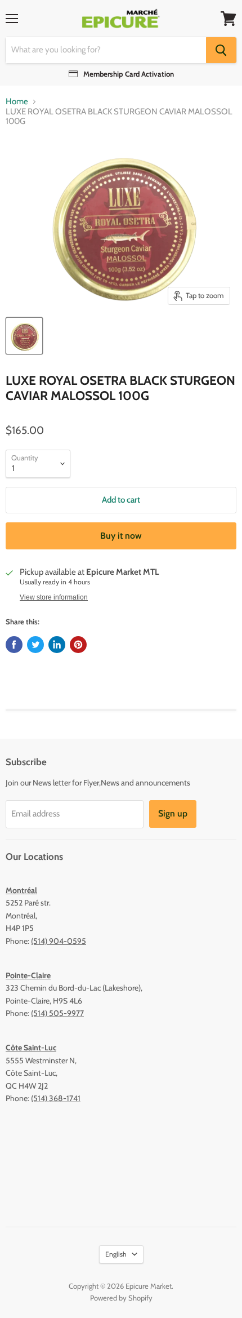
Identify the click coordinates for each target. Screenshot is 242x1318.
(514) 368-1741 (55, 1098)
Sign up (172, 813)
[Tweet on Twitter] (35, 644)
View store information (54, 597)
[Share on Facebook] (14, 644)
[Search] (221, 50)
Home (17, 101)
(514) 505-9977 (57, 1013)
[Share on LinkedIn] (56, 644)
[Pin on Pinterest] (78, 644)
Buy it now (121, 535)
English (116, 1254)
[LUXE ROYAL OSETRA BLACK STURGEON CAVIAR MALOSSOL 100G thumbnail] (24, 336)
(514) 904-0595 (58, 941)
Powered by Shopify (121, 1297)
